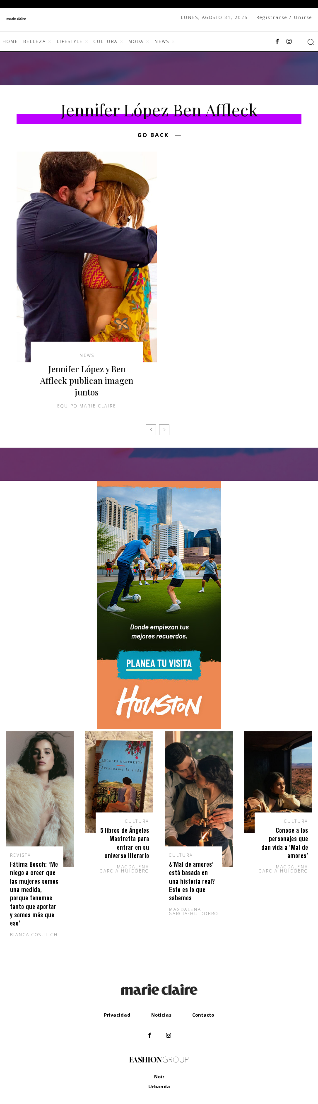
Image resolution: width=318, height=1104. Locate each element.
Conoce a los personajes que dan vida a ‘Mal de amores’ (284, 843)
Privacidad (117, 1015)
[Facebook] (277, 42)
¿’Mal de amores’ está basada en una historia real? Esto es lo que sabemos (192, 881)
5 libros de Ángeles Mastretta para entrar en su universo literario (124, 843)
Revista (20, 855)
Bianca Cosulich (34, 935)
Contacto (203, 1015)
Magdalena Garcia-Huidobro (124, 869)
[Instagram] (289, 42)
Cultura (137, 821)
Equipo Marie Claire (86, 406)
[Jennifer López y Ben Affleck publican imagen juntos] (87, 257)
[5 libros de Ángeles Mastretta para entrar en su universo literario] (119, 782)
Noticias (161, 1015)
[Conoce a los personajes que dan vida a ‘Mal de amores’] (278, 782)
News (87, 355)
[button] (310, 41)
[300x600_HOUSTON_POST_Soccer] (159, 726)
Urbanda (159, 1086)
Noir (159, 1076)
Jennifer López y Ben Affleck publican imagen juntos (86, 380)
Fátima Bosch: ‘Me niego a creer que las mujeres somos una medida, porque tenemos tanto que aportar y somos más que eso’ (34, 894)
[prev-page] (151, 429)
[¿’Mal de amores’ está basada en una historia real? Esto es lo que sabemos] (199, 799)
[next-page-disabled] (164, 429)
